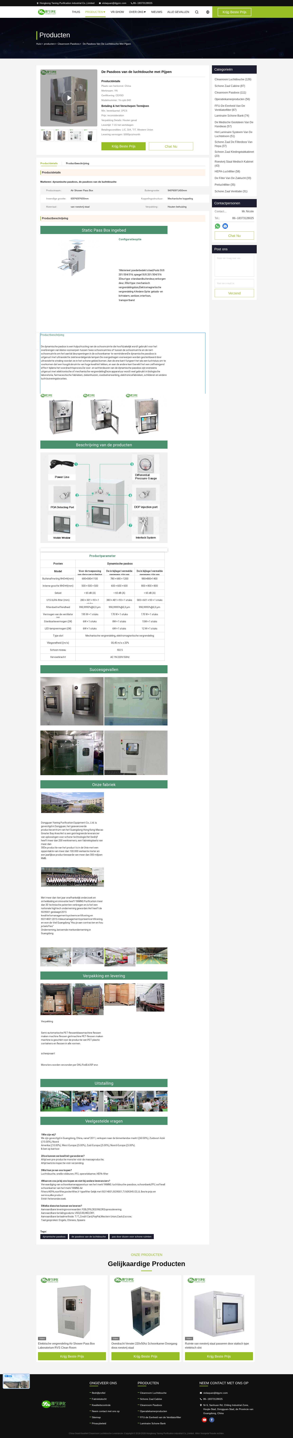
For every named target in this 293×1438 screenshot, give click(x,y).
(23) (234, 153)
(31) (231, 191)
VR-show (117, 12)
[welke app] (217, 226)
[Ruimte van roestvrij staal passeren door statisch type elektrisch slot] (219, 1308)
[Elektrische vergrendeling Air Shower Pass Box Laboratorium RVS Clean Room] (72, 1308)
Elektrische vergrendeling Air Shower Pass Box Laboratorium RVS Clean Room (66, 1345)
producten (49, 43)
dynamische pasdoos (54, 1236)
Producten (94, 12)
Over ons (136, 12)
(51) (233, 134)
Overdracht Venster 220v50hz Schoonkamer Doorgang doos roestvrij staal (144, 1345)
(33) (233, 178)
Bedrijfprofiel (98, 1393)
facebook (211, 1419)
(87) (230, 86)
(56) (232, 99)
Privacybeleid (99, 1423)
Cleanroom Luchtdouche (153, 1393)
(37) (233, 144)
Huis (38, 43)
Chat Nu (234, 236)
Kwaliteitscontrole (101, 1405)
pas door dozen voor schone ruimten (131, 1236)
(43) (234, 163)
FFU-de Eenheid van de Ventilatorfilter (160, 1417)
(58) (227, 171)
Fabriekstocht (99, 1399)
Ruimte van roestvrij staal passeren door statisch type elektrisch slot (217, 1345)
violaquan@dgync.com (114, 3)
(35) (225, 184)
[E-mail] (225, 226)
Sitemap (96, 1417)
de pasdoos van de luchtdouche (89, 1236)
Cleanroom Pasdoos (69, 43)
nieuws (156, 12)
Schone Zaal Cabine (151, 1399)
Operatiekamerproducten (153, 1411)
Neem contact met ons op (106, 1411)
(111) (230, 92)
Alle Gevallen (178, 12)
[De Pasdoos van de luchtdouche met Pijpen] (68, 97)
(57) (234, 124)
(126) (233, 79)
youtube (204, 1419)
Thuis (76, 12)
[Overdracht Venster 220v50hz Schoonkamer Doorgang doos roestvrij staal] (145, 1308)
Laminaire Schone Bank (153, 1423)
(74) (232, 115)
